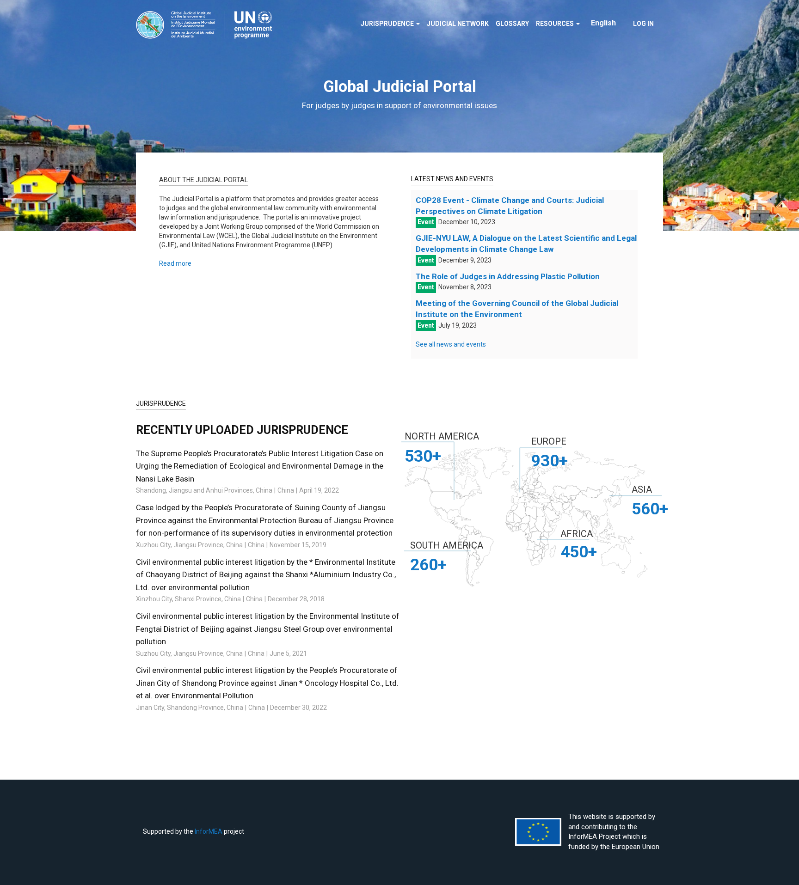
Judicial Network (458, 23)
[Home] (207, 25)
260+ (428, 564)
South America (446, 545)
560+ (650, 509)
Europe (548, 441)
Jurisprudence (388, 23)
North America (442, 436)
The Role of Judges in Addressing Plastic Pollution (508, 276)
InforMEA (208, 831)
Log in (643, 23)
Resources (555, 23)
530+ (423, 456)
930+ (549, 460)
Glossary (512, 23)
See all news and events (451, 344)
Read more (175, 263)
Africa (576, 533)
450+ (578, 552)
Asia (642, 489)
